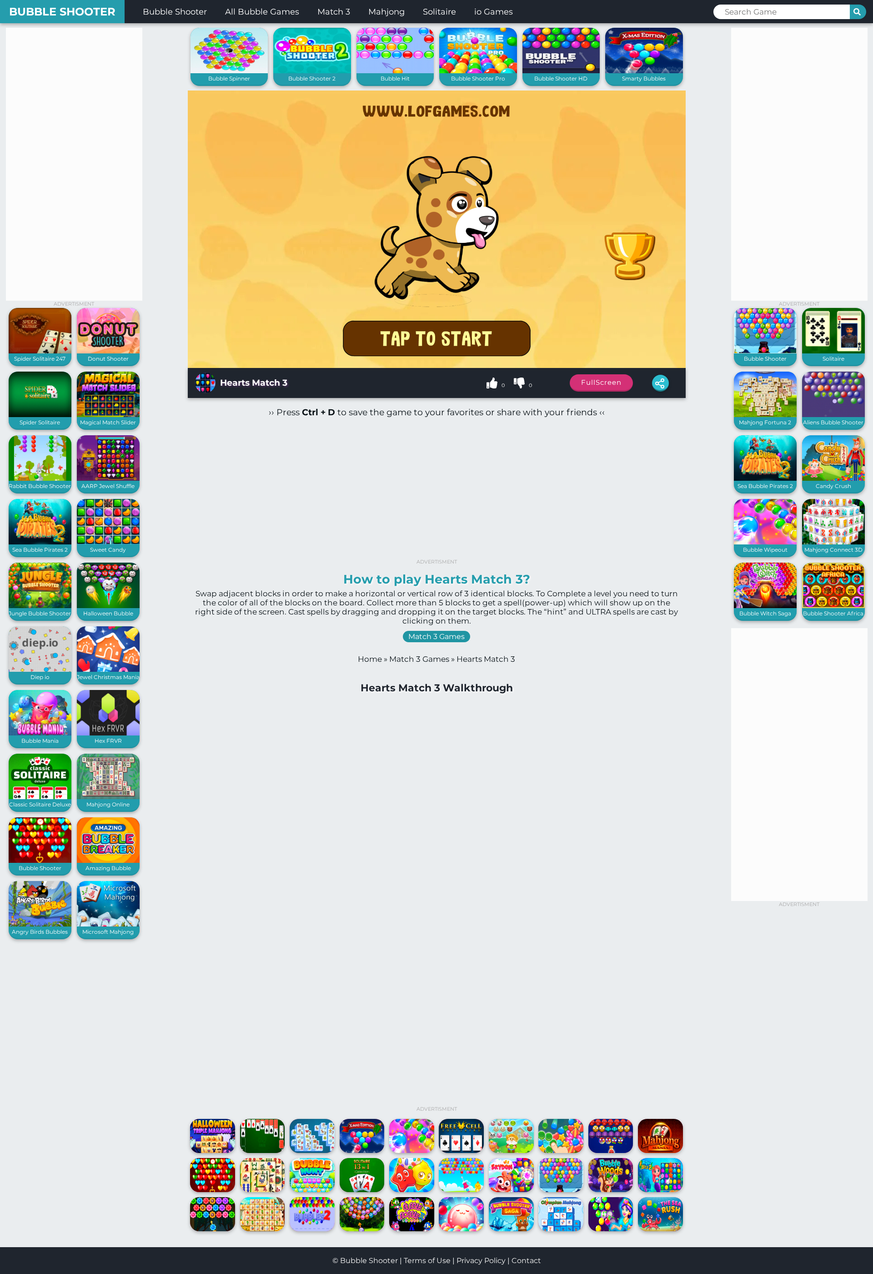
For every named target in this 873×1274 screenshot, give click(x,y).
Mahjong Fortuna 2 (765, 422)
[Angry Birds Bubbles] (40, 924)
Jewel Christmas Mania (108, 677)
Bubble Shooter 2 (312, 78)
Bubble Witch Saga (765, 613)
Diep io (40, 677)
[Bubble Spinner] (229, 71)
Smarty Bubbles (644, 78)
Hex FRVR (108, 740)
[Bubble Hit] (395, 71)
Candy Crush (833, 486)
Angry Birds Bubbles (40, 931)
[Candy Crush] (833, 478)
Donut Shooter (108, 358)
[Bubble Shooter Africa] (833, 606)
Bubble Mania (40, 740)
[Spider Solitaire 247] (40, 351)
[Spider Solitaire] (40, 415)
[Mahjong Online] (108, 797)
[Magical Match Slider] (108, 415)
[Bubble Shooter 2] (312, 71)
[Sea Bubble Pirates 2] (40, 542)
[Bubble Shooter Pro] (478, 71)
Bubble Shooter (62, 11)
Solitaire (439, 12)
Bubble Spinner (229, 78)
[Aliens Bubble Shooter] (833, 415)
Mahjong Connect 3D (833, 549)
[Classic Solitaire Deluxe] (40, 797)
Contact (526, 1260)
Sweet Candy (108, 549)
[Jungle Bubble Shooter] (40, 606)
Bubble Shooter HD (560, 78)
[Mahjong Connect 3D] (833, 542)
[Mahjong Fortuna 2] (765, 415)
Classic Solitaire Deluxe (40, 804)
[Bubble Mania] (40, 733)
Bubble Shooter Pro (478, 78)
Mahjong (386, 12)
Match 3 (333, 12)
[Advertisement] (74, 164)
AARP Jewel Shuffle (108, 486)
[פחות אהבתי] (520, 384)
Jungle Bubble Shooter (40, 613)
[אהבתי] (493, 384)
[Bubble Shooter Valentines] (40, 860)
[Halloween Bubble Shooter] (108, 606)
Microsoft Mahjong (108, 931)
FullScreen (601, 382)
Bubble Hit (395, 78)
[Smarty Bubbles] (644, 71)
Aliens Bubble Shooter (833, 422)
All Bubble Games (262, 12)
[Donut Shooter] (108, 351)
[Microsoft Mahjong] (108, 924)
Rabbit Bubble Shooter (40, 486)
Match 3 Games (436, 636)
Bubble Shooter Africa (833, 613)
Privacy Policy (481, 1260)
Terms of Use (427, 1260)
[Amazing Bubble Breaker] (108, 860)
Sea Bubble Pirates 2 (40, 549)
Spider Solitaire (40, 422)
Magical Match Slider (108, 422)
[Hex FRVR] (108, 733)
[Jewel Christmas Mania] (108, 669)
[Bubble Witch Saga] (765, 606)
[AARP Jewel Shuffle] (108, 478)
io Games (493, 12)
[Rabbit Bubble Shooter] (40, 478)
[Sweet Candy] (108, 542)
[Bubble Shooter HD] (561, 71)
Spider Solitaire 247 (39, 358)
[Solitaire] (833, 351)
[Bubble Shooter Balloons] (765, 351)
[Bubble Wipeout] (765, 542)
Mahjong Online (108, 804)
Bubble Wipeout (765, 549)
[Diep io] (40, 669)
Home (370, 659)
